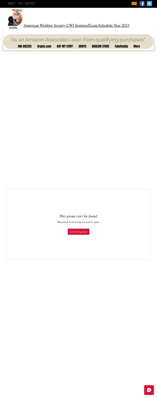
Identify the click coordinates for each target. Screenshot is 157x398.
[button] (24, 46)
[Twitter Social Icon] (149, 3)
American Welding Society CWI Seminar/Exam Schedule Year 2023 (76, 25)
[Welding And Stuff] (142, 3)
